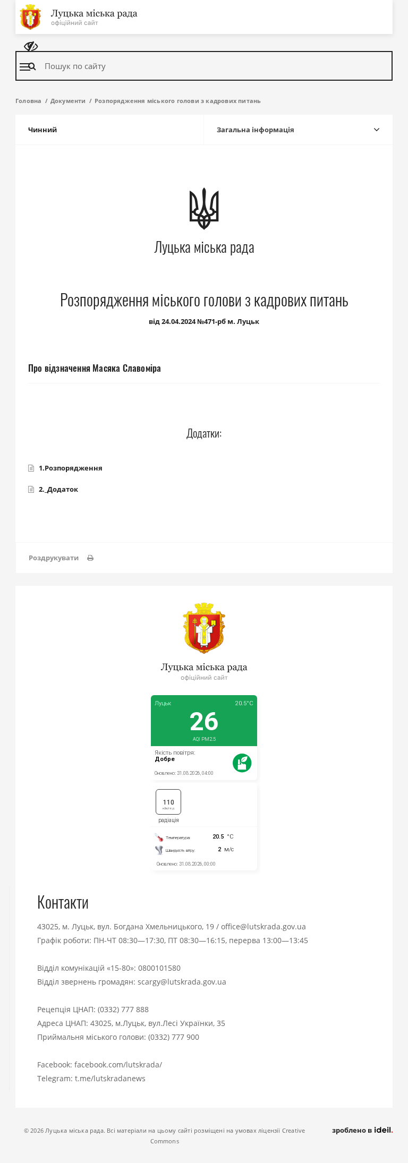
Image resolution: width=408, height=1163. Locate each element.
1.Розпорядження (71, 468)
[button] (61, 558)
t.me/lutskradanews (110, 1078)
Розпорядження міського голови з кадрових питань (178, 101)
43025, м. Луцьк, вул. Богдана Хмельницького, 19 (125, 926)
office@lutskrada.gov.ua (263, 926)
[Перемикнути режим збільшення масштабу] (31, 46)
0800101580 (159, 968)
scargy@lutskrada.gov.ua (182, 982)
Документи (68, 101)
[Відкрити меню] (25, 67)
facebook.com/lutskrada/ (118, 1064)
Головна (28, 101)
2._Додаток (58, 489)
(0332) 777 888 (123, 1009)
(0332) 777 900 (173, 1037)
